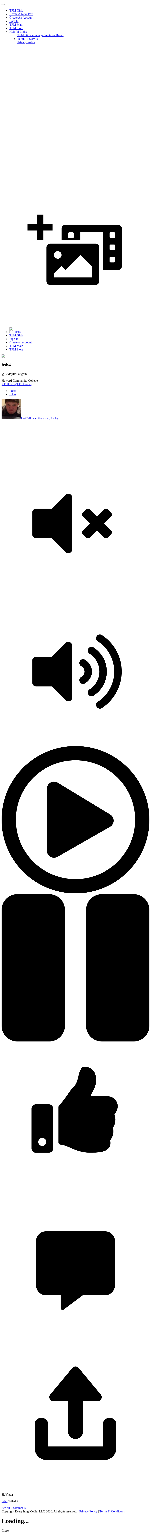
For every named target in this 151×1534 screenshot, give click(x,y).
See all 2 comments (14, 1508)
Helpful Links (18, 31)
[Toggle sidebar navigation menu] (3, 4)
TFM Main (16, 24)
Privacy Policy (26, 42)
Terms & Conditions (112, 1511)
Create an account (20, 342)
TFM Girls (16, 10)
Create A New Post (21, 14)
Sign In (13, 21)
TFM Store (16, 28)
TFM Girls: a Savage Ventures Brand (40, 35)
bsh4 (18, 331)
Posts (12, 390)
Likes (12, 394)
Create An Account (21, 17)
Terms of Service (27, 38)
